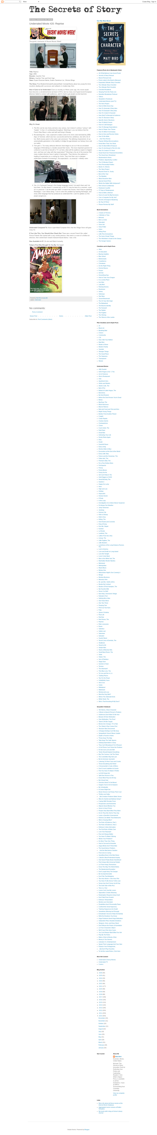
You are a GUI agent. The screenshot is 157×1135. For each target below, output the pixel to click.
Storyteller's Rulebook (105, 99)
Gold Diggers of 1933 (105, 477)
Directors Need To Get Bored (108, 782)
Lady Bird (102, 284)
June (100, 1034)
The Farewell (103, 308)
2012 (101, 1010)
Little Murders (103, 543)
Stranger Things (104, 351)
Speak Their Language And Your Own (110, 944)
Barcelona (102, 393)
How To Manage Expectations (108, 127)
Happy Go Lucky (104, 484)
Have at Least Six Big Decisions (108, 195)
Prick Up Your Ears (104, 608)
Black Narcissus (104, 404)
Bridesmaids (102, 259)
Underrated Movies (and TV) (107, 101)
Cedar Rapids (103, 418)
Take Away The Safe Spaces (107, 740)
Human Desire (103, 496)
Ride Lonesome (104, 624)
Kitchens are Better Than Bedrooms (110, 817)
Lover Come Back (104, 556)
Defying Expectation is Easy (107, 742)
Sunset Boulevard (104, 298)
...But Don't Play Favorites (106, 949)
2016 (101, 1000)
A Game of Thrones (105, 213)
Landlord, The (103, 533)
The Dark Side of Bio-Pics (107, 885)
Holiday (101, 491)
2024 (101, 978)
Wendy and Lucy (104, 692)
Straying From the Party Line (107, 92)
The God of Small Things (106, 236)
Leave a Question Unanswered (108, 815)
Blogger (86, 1129)
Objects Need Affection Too (107, 806)
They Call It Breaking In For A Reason (110, 745)
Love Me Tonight (104, 554)
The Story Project (104, 169)
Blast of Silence (103, 407)
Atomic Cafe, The (104, 386)
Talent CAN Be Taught (105, 721)
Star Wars (102, 296)
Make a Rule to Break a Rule (108, 937)
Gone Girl (102, 224)
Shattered (102, 643)
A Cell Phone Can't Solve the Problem (110, 747)
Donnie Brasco (103, 268)
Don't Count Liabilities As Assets (108, 768)
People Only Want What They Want (109, 810)
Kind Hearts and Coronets (107, 522)
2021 (101, 986)
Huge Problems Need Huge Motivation (111, 918)
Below (101, 400)
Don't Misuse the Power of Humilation (110, 925)
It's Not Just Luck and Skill (107, 750)
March (100, 1042)
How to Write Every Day (106, 106)
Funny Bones (103, 470)
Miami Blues (102, 568)
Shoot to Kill (102, 645)
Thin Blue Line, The (105, 671)
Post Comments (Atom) (45, 319)
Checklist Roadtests (105, 89)
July (99, 1031)
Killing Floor (102, 231)
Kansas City (102, 512)
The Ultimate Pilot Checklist (107, 87)
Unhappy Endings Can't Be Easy (109, 731)
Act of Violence (103, 374)
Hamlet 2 (101, 482)
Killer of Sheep (103, 514)
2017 (101, 997)
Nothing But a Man (104, 598)
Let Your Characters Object (107, 928)
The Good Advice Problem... (107, 848)
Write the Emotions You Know (108, 916)
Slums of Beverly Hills (105, 650)
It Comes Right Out (104, 789)
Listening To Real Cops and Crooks (110, 761)
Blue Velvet (102, 256)
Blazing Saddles (104, 254)
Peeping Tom (103, 605)
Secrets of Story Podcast (106, 75)
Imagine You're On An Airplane (108, 785)
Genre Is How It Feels (105, 808)
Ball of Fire (102, 388)
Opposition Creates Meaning (108, 892)
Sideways (102, 294)
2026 (101, 973)
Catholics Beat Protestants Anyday (109, 857)
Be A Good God (103, 780)
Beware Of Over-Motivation (107, 717)
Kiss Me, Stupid (103, 526)
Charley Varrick (103, 421)
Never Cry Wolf (103, 591)
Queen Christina (104, 612)
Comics (101, 964)
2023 (101, 981)
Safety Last (102, 631)
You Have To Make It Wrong (107, 836)
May (99, 1037)
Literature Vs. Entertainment (107, 942)
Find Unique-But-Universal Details (109, 862)
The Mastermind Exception (107, 869)
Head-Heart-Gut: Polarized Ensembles (111, 153)
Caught (101, 416)
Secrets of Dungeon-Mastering (108, 200)
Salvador (101, 636)
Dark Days (102, 430)
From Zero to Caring (105, 853)
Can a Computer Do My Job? (108, 197)
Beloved (101, 217)
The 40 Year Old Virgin (106, 301)
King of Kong (103, 524)
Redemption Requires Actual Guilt (109, 895)
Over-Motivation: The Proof (107, 719)
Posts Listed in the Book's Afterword (110, 80)
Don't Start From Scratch (106, 897)
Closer (101, 425)
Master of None (103, 344)
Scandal (101, 349)
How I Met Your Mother (106, 340)
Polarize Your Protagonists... (107, 946)
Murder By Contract (105, 584)
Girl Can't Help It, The (105, 475)
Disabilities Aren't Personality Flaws (110, 904)
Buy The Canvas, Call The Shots (109, 754)
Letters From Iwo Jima (105, 536)
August (100, 1029)
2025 (101, 975)
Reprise (101, 622)
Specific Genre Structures (106, 120)
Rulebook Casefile (104, 188)
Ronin (100, 626)
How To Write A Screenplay (107, 132)
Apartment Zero (103, 381)
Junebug (101, 510)
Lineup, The (102, 538)
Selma (101, 291)
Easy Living (102, 447)
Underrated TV (103, 962)
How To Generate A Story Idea (108, 108)
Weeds (101, 361)
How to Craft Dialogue (105, 124)
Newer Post (33, 316)
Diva (100, 440)
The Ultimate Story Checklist (107, 85)
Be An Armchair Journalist (107, 759)
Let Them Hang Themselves (107, 864)
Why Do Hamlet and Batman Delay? (110, 799)
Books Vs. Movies (104, 167)
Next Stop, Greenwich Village (108, 594)
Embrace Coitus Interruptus (107, 827)
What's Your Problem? (105, 839)
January (101, 1048)
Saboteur (101, 629)
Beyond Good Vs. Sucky (106, 171)
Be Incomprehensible (105, 874)
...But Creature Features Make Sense (110, 796)
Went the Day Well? (105, 694)
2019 (101, 991)
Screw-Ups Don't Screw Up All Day (109, 883)
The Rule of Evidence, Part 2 (107, 825)
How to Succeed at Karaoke (107, 843)
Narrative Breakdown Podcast (108, 94)
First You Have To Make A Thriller (109, 771)
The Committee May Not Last (108, 757)
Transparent (102, 358)
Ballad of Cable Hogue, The (107, 390)
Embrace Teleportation (106, 900)
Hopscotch (102, 493)
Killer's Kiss (102, 517)
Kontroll (101, 529)
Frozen (101, 270)
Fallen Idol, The (103, 458)
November (101, 1021)
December (101, 1018)
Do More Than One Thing (106, 841)
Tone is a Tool (103, 888)
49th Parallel (103, 369)
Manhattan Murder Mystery (107, 561)
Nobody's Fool (103, 596)
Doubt (100, 442)
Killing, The (102, 519)
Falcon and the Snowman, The (108, 456)
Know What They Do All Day (107, 778)
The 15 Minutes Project (106, 162)
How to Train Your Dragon (107, 277)
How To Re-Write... (104, 136)
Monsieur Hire (103, 579)
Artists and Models (104, 383)
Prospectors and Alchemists (107, 803)
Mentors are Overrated (106, 902)
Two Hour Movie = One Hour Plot (109, 878)
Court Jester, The (104, 428)
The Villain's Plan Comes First (108, 726)
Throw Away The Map (105, 738)
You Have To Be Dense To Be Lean (110, 881)
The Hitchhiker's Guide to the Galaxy (110, 238)
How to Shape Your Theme (107, 129)
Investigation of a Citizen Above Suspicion (112, 503)
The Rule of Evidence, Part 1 (107, 822)
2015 (101, 1002)
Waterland (102, 690)
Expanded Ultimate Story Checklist (109, 82)
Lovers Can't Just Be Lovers (107, 890)
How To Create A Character (107, 113)
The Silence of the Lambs (106, 317)
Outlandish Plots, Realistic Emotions (110, 921)
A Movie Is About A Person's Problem (110, 712)
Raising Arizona (103, 287)
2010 (101, 1016)
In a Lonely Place (104, 280)
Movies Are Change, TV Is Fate (108, 724)
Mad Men (101, 342)
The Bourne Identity (105, 306)
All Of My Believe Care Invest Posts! (110, 73)
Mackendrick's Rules (105, 157)
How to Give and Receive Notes (108, 134)
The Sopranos (103, 356)
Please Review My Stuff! (106, 204)
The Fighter (102, 310)
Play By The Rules (104, 935)
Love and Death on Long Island (108, 551)
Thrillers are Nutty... (105, 794)
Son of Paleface (103, 659)
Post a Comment (37, 312)
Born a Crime (103, 220)
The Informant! (103, 668)
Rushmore (102, 289)
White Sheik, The (104, 699)
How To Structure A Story (106, 117)
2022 (101, 983)
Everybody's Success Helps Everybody (111, 914)
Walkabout (102, 687)
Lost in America (103, 549)
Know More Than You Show (107, 143)
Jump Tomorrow (104, 507)
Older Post (88, 316)
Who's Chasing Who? (105, 820)
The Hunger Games (105, 241)
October (101, 1023)
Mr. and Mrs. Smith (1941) (107, 582)
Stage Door (102, 661)
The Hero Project (104, 103)
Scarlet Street (103, 638)
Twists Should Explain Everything (109, 752)
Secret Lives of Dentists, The (107, 640)
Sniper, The (102, 657)
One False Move (104, 601)
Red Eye (101, 617)
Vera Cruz (102, 682)
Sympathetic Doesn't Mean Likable (109, 733)
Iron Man (101, 282)
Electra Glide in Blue (105, 449)
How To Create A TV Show (107, 150)
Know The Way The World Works (109, 867)
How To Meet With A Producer (108, 146)
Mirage (101, 575)
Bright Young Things (105, 411)
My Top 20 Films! (104, 202)
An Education (103, 252)
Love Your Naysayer (105, 832)
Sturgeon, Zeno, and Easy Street (109, 923)
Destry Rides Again (105, 437)
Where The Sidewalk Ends (107, 697)
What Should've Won (105, 178)
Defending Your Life (105, 435)
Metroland (102, 563)
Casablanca (102, 261)
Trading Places (103, 675)
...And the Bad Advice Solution (108, 850)
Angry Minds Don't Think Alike (108, 846)
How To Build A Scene (105, 122)
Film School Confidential (106, 186)
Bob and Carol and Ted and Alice (109, 409)
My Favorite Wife (104, 589)
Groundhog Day (104, 275)
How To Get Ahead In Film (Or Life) (109, 148)
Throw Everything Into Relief (107, 764)
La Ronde (102, 531)
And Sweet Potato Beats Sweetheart (110, 860)
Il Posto (101, 498)
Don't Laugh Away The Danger (108, 871)
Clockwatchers (103, 423)
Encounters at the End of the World (109, 451)
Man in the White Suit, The (107, 558)
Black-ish (101, 328)
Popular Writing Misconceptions (108, 141)
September (102, 1026)
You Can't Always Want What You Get (110, 932)
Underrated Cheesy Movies (107, 960)
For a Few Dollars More (106, 463)
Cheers (101, 333)
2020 (101, 989)
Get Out (101, 273)
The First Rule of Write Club (107, 829)
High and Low (103, 489)
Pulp (100, 610)
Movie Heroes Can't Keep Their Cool (110, 792)
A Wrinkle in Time (104, 215)
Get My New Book (104, 21)
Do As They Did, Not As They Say (109, 813)
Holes (100, 229)
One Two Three (103, 603)
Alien (100, 249)
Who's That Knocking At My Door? (109, 701)
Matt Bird (118, 1056)
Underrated (38, 300)
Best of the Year (103, 174)
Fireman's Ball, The (105, 461)
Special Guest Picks (105, 181)
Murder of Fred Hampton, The (108, 586)
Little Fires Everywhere (106, 234)
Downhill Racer (103, 444)
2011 (101, 1013)
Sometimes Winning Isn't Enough (109, 911)
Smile (100, 654)
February (101, 1045)
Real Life (101, 615)
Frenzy (101, 468)
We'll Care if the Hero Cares (107, 930)
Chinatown (102, 263)
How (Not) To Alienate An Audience (109, 115)
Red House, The (104, 619)
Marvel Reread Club (105, 78)
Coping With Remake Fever (107, 801)
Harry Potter (102, 227)
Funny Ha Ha (103, 472)
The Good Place (104, 354)
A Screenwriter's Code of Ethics (108, 766)
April (100, 1040)
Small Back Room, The (106, 652)
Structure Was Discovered (107, 728)
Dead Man (102, 432)
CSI (100, 337)
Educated (102, 222)
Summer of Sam (104, 664)
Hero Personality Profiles (106, 164)
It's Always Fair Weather (106, 505)
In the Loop (102, 500)
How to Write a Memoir (106, 193)
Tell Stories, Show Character (107, 710)
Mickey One (102, 570)
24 (99, 326)
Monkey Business (104, 577)
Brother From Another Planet (107, 414)
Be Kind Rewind (104, 395)
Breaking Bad (103, 330)
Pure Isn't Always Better (106, 834)
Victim (100, 685)
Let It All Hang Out (104, 773)
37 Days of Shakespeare (106, 190)
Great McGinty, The (104, 479)
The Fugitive (102, 313)
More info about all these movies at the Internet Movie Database (111, 1104)
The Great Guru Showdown (107, 155)
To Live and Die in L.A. (106, 673)
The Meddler (103, 176)
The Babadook (103, 303)
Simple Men (102, 647)
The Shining (102, 315)
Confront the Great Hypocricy (108, 907)
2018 (101, 994)
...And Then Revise (104, 139)
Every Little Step (104, 454)
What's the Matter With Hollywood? (109, 183)
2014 (101, 1005)
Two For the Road (104, 678)
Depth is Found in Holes (106, 735)
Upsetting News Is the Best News (109, 855)
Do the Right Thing (104, 266)
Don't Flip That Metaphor (106, 876)
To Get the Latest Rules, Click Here (109, 951)
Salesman (102, 633)
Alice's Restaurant (104, 376)
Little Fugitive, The (104, 540)
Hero (100, 486)
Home (61, 316)
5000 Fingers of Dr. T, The (107, 372)
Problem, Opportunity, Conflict (108, 160)
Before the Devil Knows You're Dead (110, 397)
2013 (101, 1008)
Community (102, 335)
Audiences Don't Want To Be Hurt (109, 714)
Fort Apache (102, 465)
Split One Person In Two (106, 775)
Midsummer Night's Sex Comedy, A (109, 572)
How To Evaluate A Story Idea (108, 110)
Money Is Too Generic (105, 939)
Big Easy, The (103, 402)
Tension (101, 666)
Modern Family (103, 347)
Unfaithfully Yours (104, 680)
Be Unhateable (103, 787)
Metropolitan (102, 565)
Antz (100, 379)
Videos (101, 96)
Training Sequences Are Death (108, 909)
